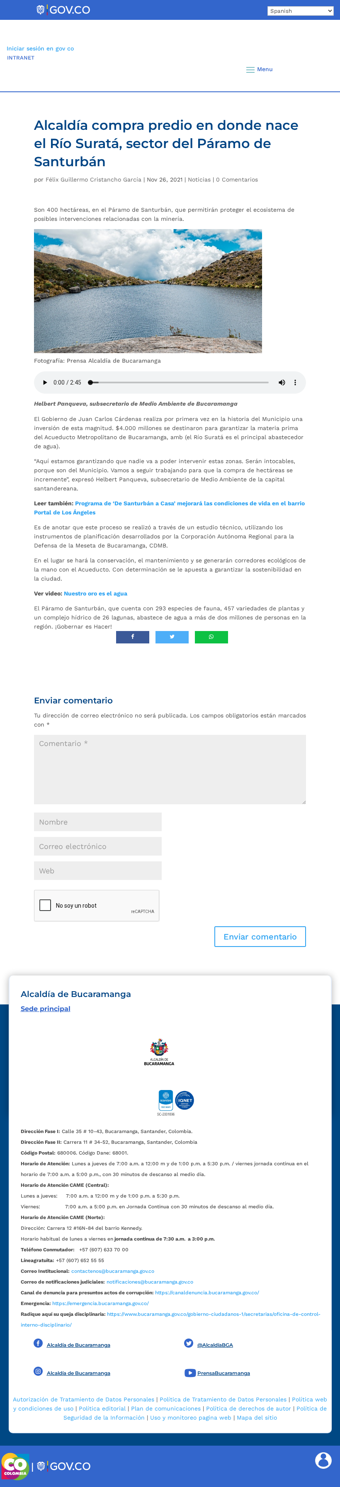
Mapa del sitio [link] (257, 1417)
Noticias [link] (199, 179)
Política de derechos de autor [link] (248, 1408)
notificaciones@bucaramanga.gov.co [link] (150, 1282)
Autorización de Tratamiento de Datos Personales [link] (83, 1399)
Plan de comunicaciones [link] (166, 1408)
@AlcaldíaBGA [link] (215, 1345)
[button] (316, 69)
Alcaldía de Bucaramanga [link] (78, 1345)
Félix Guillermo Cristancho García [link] (93, 179)
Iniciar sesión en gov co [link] (40, 48)
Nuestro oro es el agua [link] (95, 593)
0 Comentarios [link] (237, 179)
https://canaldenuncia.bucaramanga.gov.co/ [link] (207, 1293)
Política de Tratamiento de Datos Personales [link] (223, 1399)
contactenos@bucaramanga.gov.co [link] (112, 1271)
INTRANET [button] (20, 58)
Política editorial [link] (102, 1408)
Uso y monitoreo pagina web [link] (190, 1417)
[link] (63, 15)
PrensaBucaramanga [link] (223, 1373)
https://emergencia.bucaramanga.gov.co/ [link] (100, 1303)
